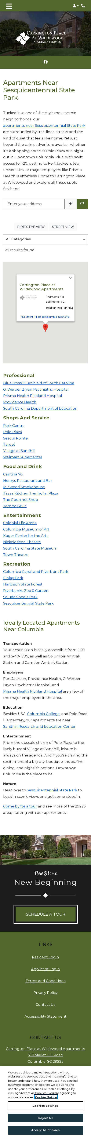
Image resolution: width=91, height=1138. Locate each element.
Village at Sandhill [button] (19, 451)
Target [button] (9, 444)
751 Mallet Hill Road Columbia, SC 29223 (45, 316)
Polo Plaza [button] (12, 432)
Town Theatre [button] (15, 554)
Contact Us (45, 1004)
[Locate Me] (70, 204)
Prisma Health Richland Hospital (32, 691)
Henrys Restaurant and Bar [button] (27, 480)
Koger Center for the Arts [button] (25, 535)
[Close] (70, 278)
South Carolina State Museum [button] (30, 548)
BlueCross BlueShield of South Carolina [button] (38, 383)
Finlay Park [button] (13, 578)
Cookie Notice (46, 1097)
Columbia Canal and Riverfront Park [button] (35, 571)
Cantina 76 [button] (13, 474)
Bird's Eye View (32, 227)
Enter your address (25, 204)
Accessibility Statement (45, 1016)
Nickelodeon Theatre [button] (22, 542)
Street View (64, 227)
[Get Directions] (82, 204)
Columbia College (43, 714)
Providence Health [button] (19, 402)
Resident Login (45, 957)
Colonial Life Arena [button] (20, 523)
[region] (45, 1102)
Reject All (45, 1118)
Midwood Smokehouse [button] (24, 487)
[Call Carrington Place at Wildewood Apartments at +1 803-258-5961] (83, 6)
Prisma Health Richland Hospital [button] (32, 396)
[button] (75, 6)
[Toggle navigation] (8, 6)
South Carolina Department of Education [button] (40, 408)
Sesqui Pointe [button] (15, 438)
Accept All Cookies (45, 1130)
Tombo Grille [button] (15, 506)
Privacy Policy (45, 992)
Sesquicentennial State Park (52, 790)
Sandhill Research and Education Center (39, 726)
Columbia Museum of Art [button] (26, 529)
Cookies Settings (45, 1105)
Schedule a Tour (45, 914)
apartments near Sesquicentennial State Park (44, 125)
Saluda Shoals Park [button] (20, 597)
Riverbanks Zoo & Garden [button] (25, 590)
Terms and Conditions (46, 980)
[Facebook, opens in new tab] (45, 62)
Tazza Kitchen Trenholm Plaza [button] (30, 493)
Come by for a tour (20, 806)
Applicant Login (45, 969)
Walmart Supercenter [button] (22, 457)
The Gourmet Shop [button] (20, 499)
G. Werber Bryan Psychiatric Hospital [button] (36, 389)
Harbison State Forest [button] (23, 584)
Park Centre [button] (14, 425)
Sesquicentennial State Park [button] (28, 603)
